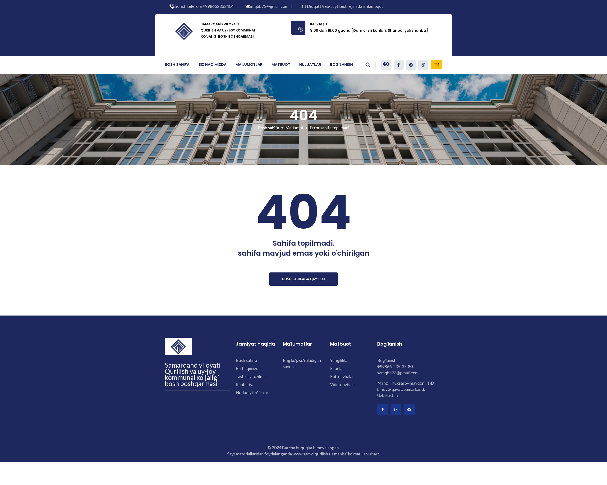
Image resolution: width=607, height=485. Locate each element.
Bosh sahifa (177, 64)
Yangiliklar (339, 360)
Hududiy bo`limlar (252, 392)
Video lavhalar (343, 384)
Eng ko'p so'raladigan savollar (302, 363)
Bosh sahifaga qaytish (303, 279)
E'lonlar (337, 368)
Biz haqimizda (248, 368)
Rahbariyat (246, 384)
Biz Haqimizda (212, 64)
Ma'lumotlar (248, 64)
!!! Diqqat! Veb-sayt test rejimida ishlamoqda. (343, 6)
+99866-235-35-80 (395, 366)
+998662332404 (218, 6)
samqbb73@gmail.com (267, 6)
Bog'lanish (386, 360)
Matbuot (280, 64)
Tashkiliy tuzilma (251, 376)
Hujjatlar (310, 64)
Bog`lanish (341, 64)
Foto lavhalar (342, 376)
